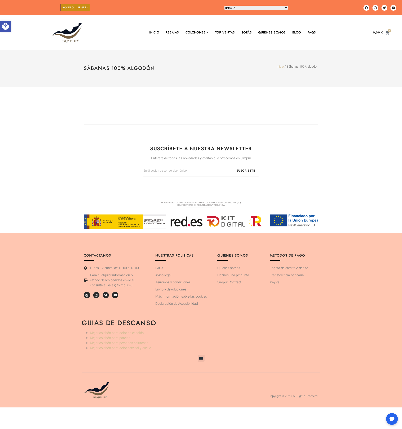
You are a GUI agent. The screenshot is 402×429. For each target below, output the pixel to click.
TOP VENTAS (225, 33)
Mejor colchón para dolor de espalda (117, 332)
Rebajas (172, 33)
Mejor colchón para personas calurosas (119, 343)
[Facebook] (366, 8)
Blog (296, 33)
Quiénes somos (272, 33)
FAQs (312, 33)
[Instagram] (375, 8)
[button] (5, 26)
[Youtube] (393, 8)
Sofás (246, 33)
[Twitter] (384, 8)
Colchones (196, 33)
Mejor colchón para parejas (110, 337)
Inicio (154, 33)
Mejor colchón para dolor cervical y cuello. (121, 348)
